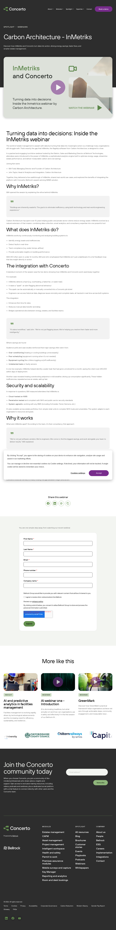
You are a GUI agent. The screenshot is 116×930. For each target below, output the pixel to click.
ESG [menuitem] (98, 844)
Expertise (79, 9)
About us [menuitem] (100, 832)
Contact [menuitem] (89, 9)
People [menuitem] (99, 836)
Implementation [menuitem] (104, 852)
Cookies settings (78, 473)
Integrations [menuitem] (102, 856)
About (50, 9)
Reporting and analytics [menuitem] (54, 876)
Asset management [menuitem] (52, 840)
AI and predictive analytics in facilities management (18, 704)
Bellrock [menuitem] (100, 840)
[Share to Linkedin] (54, 503)
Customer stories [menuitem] (80, 845)
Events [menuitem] (78, 851)
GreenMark (86, 701)
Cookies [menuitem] (14, 906)
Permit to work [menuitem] (49, 856)
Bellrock (15, 836)
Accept (99, 473)
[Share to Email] (61, 503)
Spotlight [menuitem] (69, 9)
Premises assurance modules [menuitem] (52, 862)
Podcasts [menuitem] (80, 859)
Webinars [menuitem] (80, 863)
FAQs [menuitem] (15, 909)
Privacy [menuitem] (22, 906)
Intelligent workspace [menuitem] (53, 848)
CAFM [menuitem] (45, 836)
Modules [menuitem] (59, 9)
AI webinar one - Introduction (52, 702)
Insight (8, 695)
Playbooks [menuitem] (80, 855)
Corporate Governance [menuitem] (49, 906)
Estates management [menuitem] (53, 832)
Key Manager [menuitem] (49, 871)
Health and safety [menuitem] (51, 852)
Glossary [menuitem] (7, 909)
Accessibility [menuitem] (33, 906)
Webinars (23, 27)
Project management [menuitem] (53, 844)
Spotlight (9, 27)
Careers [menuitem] (100, 848)
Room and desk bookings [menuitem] (55, 880)
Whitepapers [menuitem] (82, 867)
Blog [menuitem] (77, 836)
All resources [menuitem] (82, 832)
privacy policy (37, 601)
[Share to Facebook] (48, 503)
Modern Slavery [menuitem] (82, 906)
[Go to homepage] (15, 9)
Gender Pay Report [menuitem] (98, 906)
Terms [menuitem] (6, 906)
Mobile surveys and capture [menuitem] (56, 867)
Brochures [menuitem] (80, 840)
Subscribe (100, 783)
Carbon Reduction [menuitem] (66, 906)
